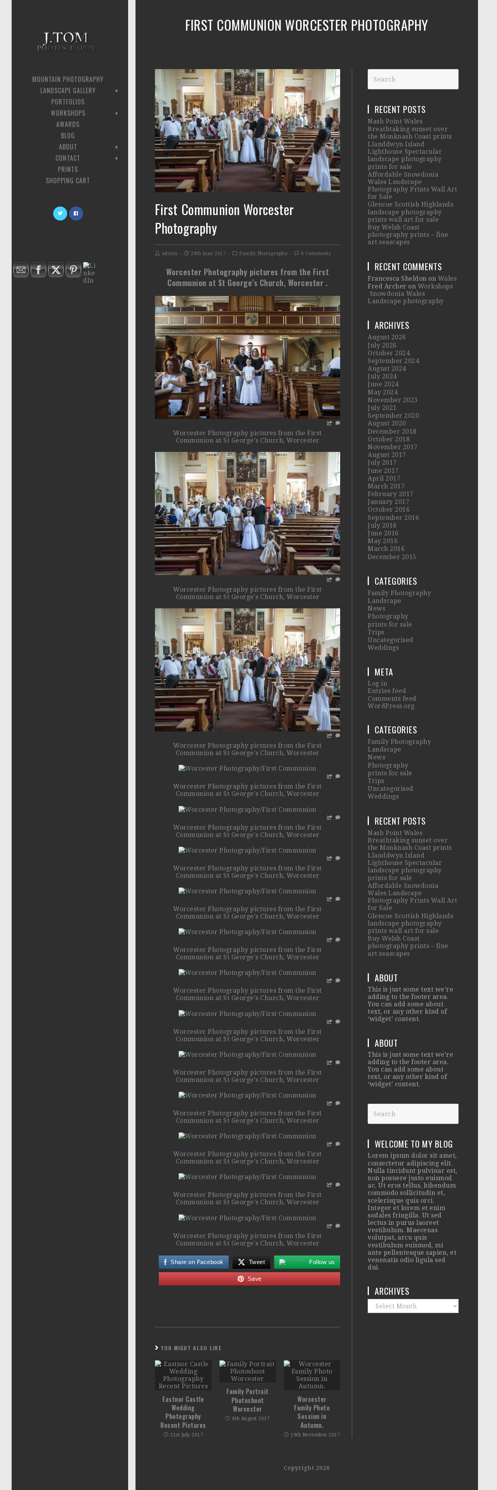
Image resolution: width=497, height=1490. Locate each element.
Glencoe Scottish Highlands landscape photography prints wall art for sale (410, 212)
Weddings (383, 647)
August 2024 (387, 368)
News (376, 608)
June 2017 (383, 470)
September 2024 (393, 361)
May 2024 (383, 392)
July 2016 (382, 525)
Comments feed (392, 698)
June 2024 (383, 384)
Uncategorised (391, 640)
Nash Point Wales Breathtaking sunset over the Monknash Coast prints (410, 129)
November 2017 (393, 447)
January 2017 (388, 501)
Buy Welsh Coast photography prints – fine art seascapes (408, 235)
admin (170, 253)
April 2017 (384, 478)
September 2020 (393, 415)
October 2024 (389, 353)
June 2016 (383, 533)
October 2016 (389, 509)
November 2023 (393, 400)
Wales (447, 278)
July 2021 (382, 408)
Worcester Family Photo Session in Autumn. (312, 1412)
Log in (377, 683)
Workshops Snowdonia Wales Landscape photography (410, 294)
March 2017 (386, 486)
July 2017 (382, 462)
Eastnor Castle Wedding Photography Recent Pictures (183, 1412)
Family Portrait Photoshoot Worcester (247, 1400)
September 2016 (393, 517)
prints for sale (390, 624)
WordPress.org (391, 706)
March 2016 (386, 548)
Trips (376, 632)
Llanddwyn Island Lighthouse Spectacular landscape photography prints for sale (405, 155)
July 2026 (382, 345)
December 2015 (392, 557)
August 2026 (387, 337)
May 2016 (383, 541)
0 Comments (315, 253)
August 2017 (387, 454)
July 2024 (382, 376)
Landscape (384, 600)
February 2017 (391, 494)
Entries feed (387, 691)
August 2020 (387, 423)
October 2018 (389, 439)
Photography (388, 616)
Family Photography (263, 253)
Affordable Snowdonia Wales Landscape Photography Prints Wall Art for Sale (412, 186)
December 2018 (392, 431)
